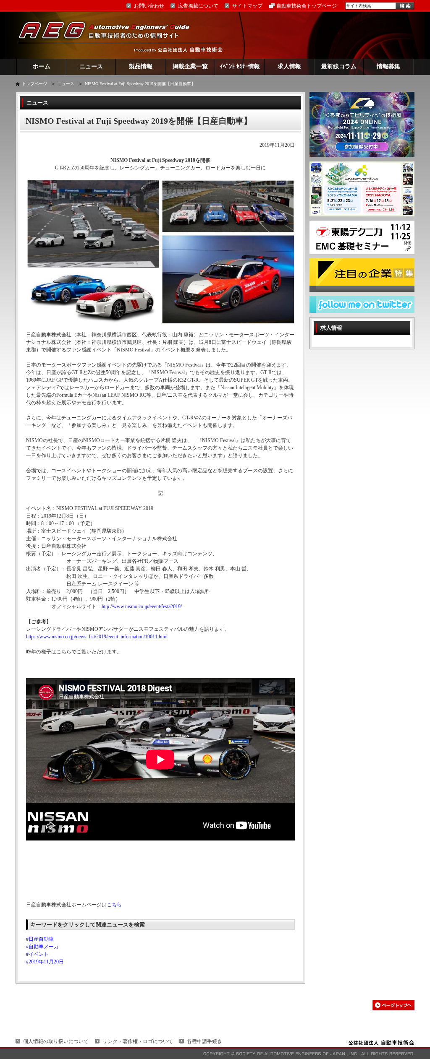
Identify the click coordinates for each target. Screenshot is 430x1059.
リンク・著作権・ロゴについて (137, 1041)
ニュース (91, 66)
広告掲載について (198, 6)
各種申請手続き (204, 1041)
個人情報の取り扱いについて (56, 1041)
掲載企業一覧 (190, 66)
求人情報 (289, 66)
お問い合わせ (149, 6)
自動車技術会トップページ (306, 6)
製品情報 (140, 66)
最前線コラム (339, 66)
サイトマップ (247, 6)
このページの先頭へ (393, 1005)
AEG (109, 35)
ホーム (41, 66)
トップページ (34, 83)
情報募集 (388, 66)
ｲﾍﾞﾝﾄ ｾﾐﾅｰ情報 (240, 66)
